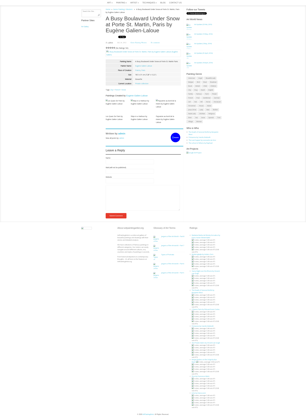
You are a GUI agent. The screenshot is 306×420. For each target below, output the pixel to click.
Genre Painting (119, 9)
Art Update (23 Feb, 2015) (203, 24)
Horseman (192, 106)
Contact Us (175, 3)
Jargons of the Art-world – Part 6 (172, 264)
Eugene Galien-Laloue (143, 66)
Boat (205, 82)
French (117, 90)
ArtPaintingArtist (90, 3)
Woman (199, 122)
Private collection (141, 83)
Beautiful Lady (210, 78)
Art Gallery (85, 26)
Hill (201, 102)
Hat (195, 102)
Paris (143, 70)
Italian (209, 106)
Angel (200, 78)
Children (213, 86)
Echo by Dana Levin (199, 393)
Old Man (202, 114)
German (217, 98)
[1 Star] (107, 48)
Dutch (203, 90)
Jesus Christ (192, 110)
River (190, 118)
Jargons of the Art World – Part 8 (172, 236)
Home (108, 9)
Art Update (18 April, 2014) (203, 63)
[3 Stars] (110, 48)
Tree (218, 118)
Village (190, 122)
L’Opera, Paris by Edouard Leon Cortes (206, 309)
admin (110, 42)
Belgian (190, 82)
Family (190, 94)
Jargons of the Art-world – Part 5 (172, 273)
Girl (189, 102)
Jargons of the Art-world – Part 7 (172, 245)
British (198, 86)
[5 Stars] (114, 48)
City (111, 90)
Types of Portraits (167, 254)
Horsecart (217, 102)
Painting (121, 3)
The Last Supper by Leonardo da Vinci (202, 140)
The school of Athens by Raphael (201, 143)
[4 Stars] (112, 48)
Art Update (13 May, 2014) (203, 34)
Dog (195, 90)
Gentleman (206, 98)
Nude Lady (192, 114)
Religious (212, 114)
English (210, 90)
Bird (198, 82)
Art (110, 3)
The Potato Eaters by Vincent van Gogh (206, 343)
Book (190, 86)
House (201, 106)
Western (129, 9)
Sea (196, 118)
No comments (155, 42)
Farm (207, 94)
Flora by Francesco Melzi (200, 376)
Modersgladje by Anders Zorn (202, 254)
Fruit (198, 98)
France (137, 70)
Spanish (211, 118)
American (191, 78)
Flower (214, 94)
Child (205, 86)
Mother (215, 110)
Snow (124, 90)
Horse (208, 102)
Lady (201, 110)
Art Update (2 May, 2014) (203, 43)
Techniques (149, 3)
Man (208, 110)
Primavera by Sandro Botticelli (199, 137)
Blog (163, 3)
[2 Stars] (108, 48)
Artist (134, 3)
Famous (199, 94)
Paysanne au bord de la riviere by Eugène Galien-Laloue (165, 119)
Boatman (213, 82)
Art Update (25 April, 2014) (203, 53)
